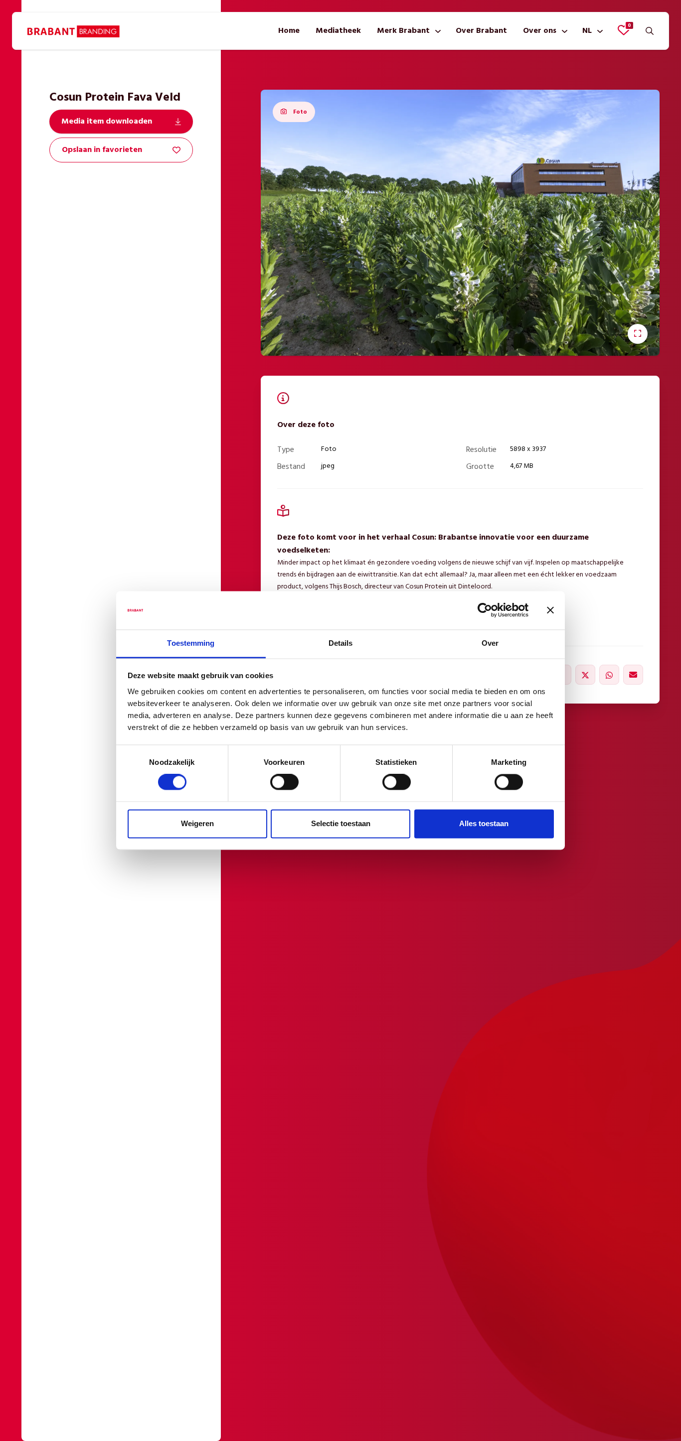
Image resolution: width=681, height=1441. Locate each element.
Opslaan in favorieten (102, 150)
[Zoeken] (650, 30)
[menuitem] (289, 30)
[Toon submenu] (436, 30)
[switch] (284, 782)
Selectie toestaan (340, 823)
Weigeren (197, 823)
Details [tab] (341, 643)
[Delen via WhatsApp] (609, 675)
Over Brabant (481, 30)
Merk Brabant (403, 30)
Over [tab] (490, 643)
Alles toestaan (484, 823)
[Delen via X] (585, 675)
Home (289, 30)
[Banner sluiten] (550, 610)
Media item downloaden (106, 121)
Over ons (539, 30)
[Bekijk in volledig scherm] (638, 334)
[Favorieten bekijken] (624, 30)
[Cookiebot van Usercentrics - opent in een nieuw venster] (484, 610)
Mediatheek (338, 30)
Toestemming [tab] (190, 643)
